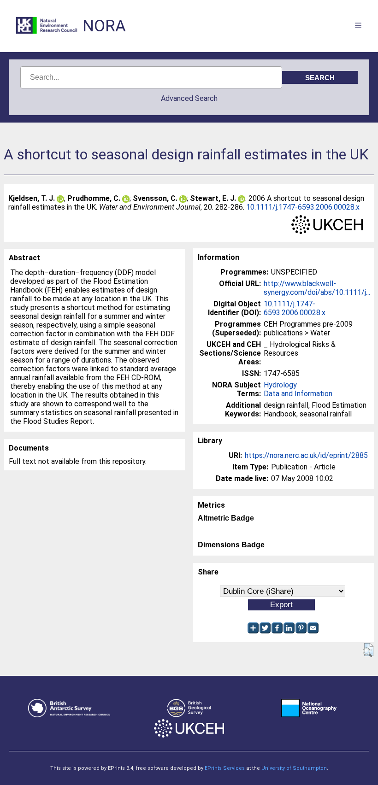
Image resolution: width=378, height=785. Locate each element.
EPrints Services (225, 768)
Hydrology (280, 385)
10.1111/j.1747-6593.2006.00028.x (303, 207)
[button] (368, 650)
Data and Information (298, 393)
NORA (104, 26)
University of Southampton (294, 768)
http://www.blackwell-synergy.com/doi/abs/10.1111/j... (317, 288)
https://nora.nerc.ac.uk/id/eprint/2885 (306, 455)
